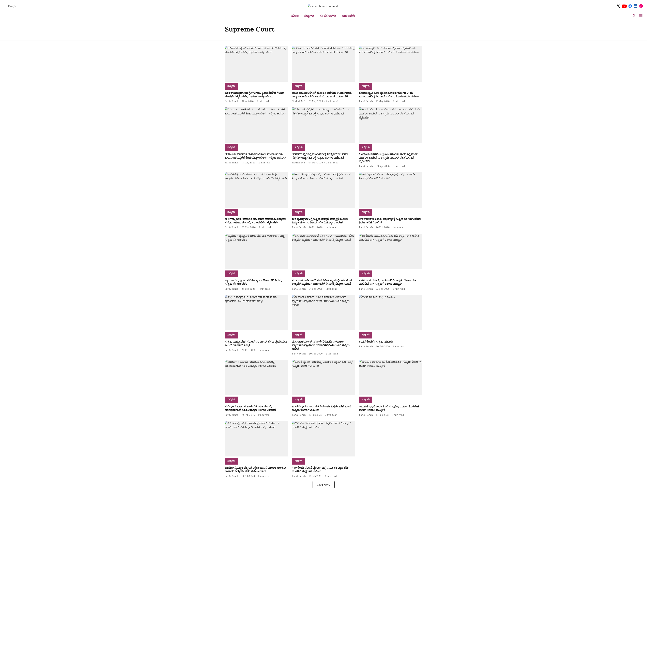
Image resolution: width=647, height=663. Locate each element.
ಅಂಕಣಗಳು (348, 16)
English (13, 6)
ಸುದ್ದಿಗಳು (309, 16)
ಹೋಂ (295, 16)
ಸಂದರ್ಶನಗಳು (328, 16)
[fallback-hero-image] (256, 64)
